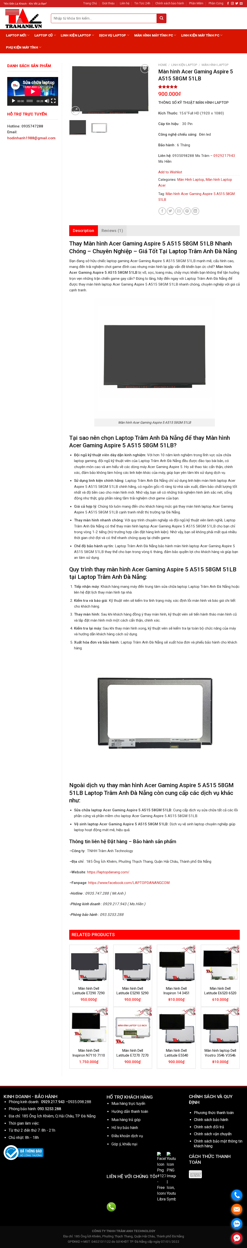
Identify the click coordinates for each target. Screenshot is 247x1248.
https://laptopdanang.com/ (108, 872)
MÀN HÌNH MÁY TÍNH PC (153, 35)
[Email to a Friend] (179, 211)
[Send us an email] (241, 3)
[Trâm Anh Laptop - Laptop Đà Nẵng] (24, 18)
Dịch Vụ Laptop (112, 35)
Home (162, 65)
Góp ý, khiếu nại (124, 1144)
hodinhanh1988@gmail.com (31, 138)
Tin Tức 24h (142, 3)
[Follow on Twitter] (236, 3)
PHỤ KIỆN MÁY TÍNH (22, 47)
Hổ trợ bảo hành (124, 1127)
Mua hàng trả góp (126, 1119)
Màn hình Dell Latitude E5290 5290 (133, 991)
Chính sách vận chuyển (213, 1134)
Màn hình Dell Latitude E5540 (176, 1053)
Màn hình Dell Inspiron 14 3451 (176, 991)
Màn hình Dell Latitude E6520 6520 (220, 991)
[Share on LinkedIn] (195, 211)
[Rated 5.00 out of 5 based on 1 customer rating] (199, 87)
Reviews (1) (112, 230)
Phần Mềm (196, 3)
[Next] (143, 89)
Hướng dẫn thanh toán (129, 1111)
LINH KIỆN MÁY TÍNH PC (200, 35)
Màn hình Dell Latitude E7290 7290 (89, 991)
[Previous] (77, 89)
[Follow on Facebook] (228, 3)
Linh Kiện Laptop (76, 35)
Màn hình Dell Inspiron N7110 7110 (88, 1053)
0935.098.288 (79, 1102)
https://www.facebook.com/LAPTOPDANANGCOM (129, 883)
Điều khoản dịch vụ (127, 1136)
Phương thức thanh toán (214, 1112)
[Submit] (161, 18)
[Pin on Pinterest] (187, 211)
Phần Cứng (216, 3)
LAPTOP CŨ (43, 35)
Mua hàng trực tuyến (128, 1103)
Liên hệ (124, 3)
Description (83, 230)
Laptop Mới (16, 35)
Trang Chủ (90, 3)
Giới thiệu (108, 3)
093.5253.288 (49, 1109)
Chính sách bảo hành (169, 3)
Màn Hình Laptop (215, 65)
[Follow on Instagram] (232, 3)
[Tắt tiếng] (47, 100)
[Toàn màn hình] (53, 100)
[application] (32, 91)
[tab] (83, 230)
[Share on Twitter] (170, 211)
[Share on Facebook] (162, 211)
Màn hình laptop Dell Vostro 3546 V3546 (220, 1053)
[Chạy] (13, 100)
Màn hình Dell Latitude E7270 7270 (133, 1053)
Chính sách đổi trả (209, 1127)
